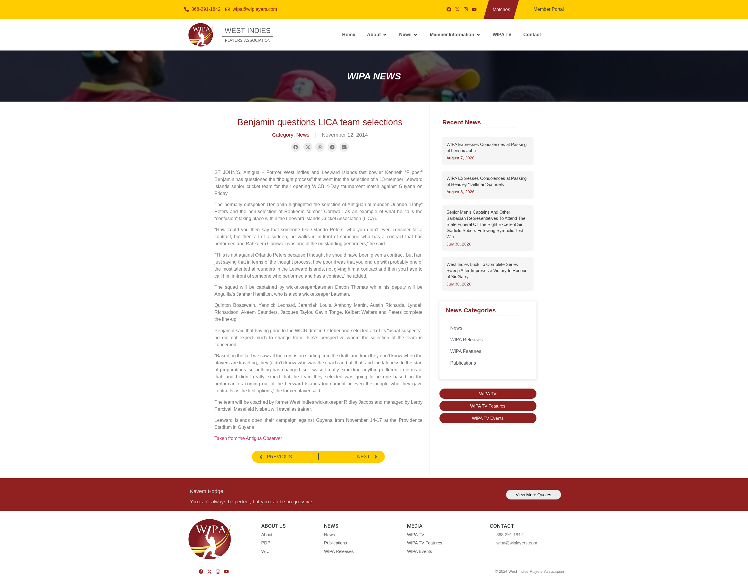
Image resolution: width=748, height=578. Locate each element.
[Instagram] (465, 9)
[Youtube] (474, 9)
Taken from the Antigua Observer (248, 438)
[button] (377, 35)
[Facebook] (448, 9)
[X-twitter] (457, 9)
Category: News (290, 135)
